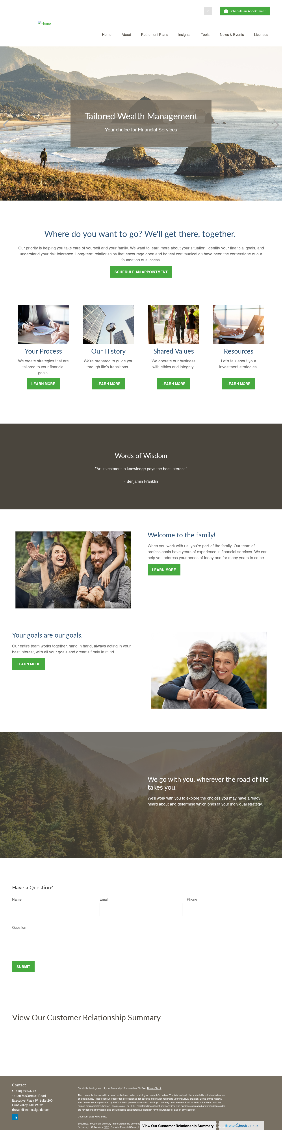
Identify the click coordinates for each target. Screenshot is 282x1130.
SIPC (106, 1127)
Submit (23, 966)
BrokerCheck (154, 1088)
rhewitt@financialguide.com (31, 1109)
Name (17, 899)
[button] (106, 34)
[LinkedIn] (208, 11)
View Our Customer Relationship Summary (86, 1018)
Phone (192, 899)
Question (19, 927)
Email (104, 899)
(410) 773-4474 (25, 1091)
